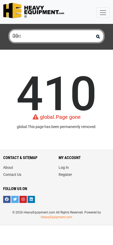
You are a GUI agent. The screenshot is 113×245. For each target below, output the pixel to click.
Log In (64, 167)
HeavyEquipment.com (56, 217)
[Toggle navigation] (103, 12)
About (8, 167)
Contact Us (12, 174)
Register (65, 174)
